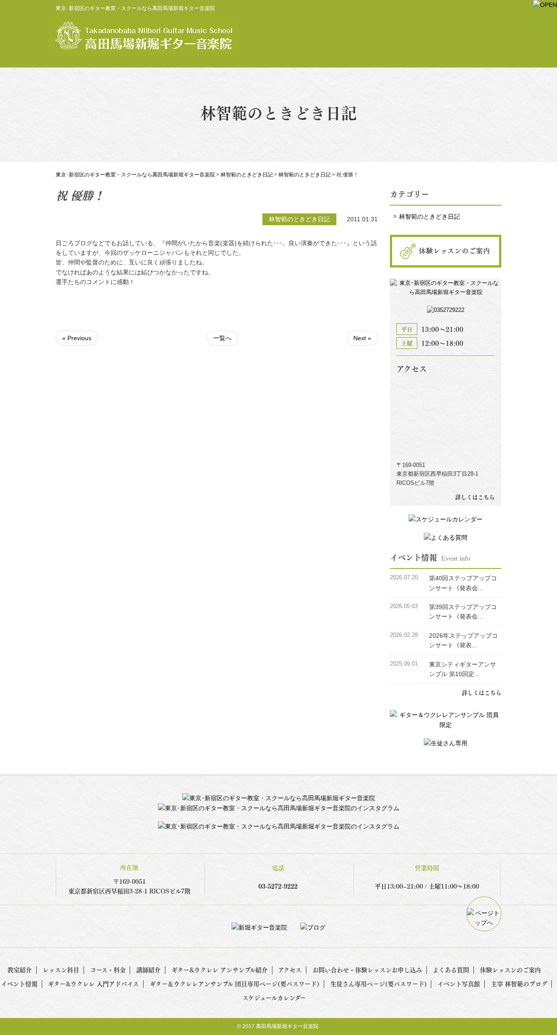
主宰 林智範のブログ (519, 983)
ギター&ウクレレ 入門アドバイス (93, 983)
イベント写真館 (458, 983)
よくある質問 (451, 969)
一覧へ (222, 338)
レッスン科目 (61, 969)
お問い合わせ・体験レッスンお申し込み (367, 969)
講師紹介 (148, 969)
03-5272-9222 (278, 886)
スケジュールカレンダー (274, 997)
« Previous (76, 338)
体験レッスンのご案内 (510, 969)
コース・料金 (108, 969)
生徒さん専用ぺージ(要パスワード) (378, 983)
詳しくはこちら (475, 496)
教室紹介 (19, 969)
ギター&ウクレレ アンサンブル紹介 (219, 969)
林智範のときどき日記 (429, 216)
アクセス (290, 969)
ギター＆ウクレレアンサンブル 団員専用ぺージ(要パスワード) (234, 983)
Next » (362, 338)
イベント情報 (19, 983)
